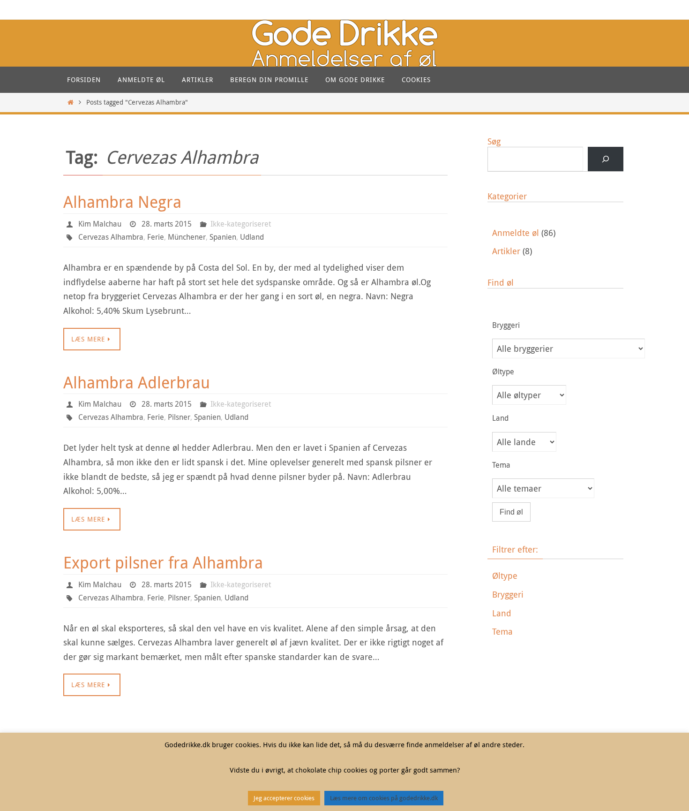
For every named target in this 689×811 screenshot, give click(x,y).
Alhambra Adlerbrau (136, 382)
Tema (502, 631)
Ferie (155, 237)
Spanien (223, 237)
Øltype (504, 575)
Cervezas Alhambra (110, 237)
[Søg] (605, 159)
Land (501, 613)
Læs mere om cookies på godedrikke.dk (384, 798)
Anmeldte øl (515, 232)
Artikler (506, 251)
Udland (252, 237)
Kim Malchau (99, 224)
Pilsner (179, 417)
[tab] (557, 575)
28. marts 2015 (167, 224)
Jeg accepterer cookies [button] (284, 798)
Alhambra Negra (122, 201)
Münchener (187, 237)
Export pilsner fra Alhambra (163, 562)
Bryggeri (508, 594)
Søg (494, 141)
